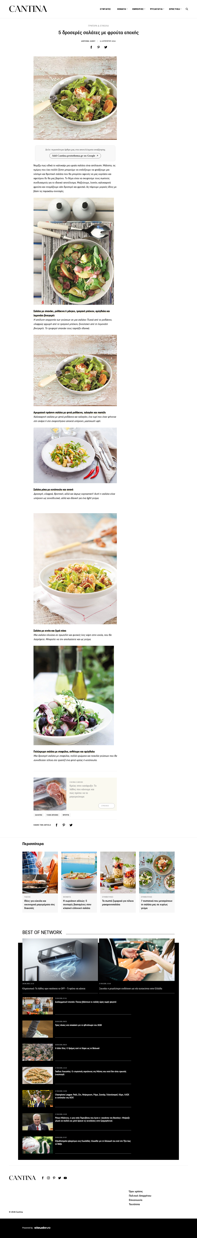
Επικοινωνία (135, 1200)
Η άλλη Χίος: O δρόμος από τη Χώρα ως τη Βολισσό (77, 1048)
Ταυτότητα (134, 1204)
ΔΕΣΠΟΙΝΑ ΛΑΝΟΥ (88, 41)
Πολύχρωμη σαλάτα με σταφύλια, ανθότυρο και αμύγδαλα (64, 751)
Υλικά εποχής (52, 815)
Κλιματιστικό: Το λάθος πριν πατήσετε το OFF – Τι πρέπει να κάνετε (53, 988)
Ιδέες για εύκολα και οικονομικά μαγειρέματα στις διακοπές (39, 904)
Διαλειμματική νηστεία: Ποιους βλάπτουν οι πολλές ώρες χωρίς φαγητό (85, 1002)
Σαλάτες (38, 815)
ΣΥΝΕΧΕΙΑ (105, 806)
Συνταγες (105, 9)
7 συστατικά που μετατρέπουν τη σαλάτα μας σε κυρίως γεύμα (156, 904)
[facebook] (91, 47)
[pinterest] (98, 47)
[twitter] (105, 47)
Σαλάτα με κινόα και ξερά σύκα (50, 630)
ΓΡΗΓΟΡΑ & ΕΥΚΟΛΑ (98, 26)
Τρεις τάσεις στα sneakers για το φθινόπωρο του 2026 (78, 1025)
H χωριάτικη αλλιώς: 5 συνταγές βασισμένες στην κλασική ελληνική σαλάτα (77, 904)
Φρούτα (66, 815)
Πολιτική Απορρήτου (140, 1195)
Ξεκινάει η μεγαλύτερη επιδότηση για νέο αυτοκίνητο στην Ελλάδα (130, 988)
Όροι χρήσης (136, 1191)
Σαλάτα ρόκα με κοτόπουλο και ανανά (53, 489)
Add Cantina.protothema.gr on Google (73, 155)
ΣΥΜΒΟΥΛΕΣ (107, 897)
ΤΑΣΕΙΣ (27, 897)
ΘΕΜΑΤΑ (67, 897)
